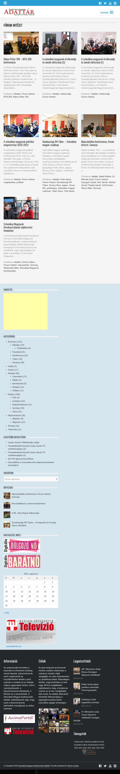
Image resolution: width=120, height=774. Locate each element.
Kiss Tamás (102, 182)
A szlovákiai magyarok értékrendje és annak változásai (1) (98, 60)
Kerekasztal (17, 383)
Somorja (97, 188)
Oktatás (16, 387)
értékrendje (65, 94)
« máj (6, 612)
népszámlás (23, 265)
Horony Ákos (55, 185)
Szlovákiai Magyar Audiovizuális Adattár (34, 766)
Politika (15, 390)
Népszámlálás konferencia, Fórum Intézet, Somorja (97, 143)
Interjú (11, 370)
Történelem (22, 348)
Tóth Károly (69, 191)
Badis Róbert (105, 176)
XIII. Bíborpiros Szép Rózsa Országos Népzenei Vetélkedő (91, 672)
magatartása (9, 182)
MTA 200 (8, 97)
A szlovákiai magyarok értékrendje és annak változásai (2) (59, 60)
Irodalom (16, 401)
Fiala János (65, 179)
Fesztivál (16, 352)
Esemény (12, 342)
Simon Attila (86, 188)
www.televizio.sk (13, 646)
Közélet (11, 373)
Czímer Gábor (28, 262)
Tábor (15, 359)
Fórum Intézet (28, 94)
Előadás (16, 345)
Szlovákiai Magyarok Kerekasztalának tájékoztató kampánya (18, 227)
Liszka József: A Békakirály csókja (23, 442)
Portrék (11, 426)
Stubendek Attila (11, 268)
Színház (16, 408)
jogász (65, 185)
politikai (20, 182)
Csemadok (17, 376)
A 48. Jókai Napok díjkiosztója (25, 513)
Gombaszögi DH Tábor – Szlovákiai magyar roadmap (59, 143)
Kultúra (11, 394)
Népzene (16, 422)
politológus (52, 188)
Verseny (16, 362)
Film (14, 397)
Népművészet (14, 415)
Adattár (17, 94)
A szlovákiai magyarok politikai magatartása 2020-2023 (19, 143)
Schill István (107, 185)
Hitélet (15, 380)
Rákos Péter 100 (21, 97)
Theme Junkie (73, 766)
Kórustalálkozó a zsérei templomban (28, 503)
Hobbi (10, 366)
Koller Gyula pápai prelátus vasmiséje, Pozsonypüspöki (90, 687)
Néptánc (16, 418)
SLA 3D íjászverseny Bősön (21, 459)
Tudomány (13, 429)
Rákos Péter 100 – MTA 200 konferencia (17, 60)
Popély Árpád (94, 185)
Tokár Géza (57, 191)
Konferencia (18, 355)
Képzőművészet (19, 404)
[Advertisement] (26, 311)
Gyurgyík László (88, 182)
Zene (14, 411)
